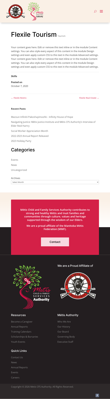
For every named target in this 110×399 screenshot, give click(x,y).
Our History (63, 326)
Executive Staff (65, 341)
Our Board (63, 331)
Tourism (61, 36)
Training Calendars (21, 331)
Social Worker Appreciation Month (29, 131)
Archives (15, 178)
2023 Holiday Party (21, 141)
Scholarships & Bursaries (24, 336)
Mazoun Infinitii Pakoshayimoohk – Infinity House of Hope (42, 117)
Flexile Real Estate (89, 97)
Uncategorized (19, 170)
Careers (15, 377)
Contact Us (17, 357)
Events (14, 159)
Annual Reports (19, 326)
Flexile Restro (18, 97)
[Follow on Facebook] (97, 395)
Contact (55, 242)
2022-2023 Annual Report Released (30, 136)
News (14, 165)
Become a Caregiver (22, 321)
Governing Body (66, 336)
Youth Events (18, 341)
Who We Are (64, 321)
